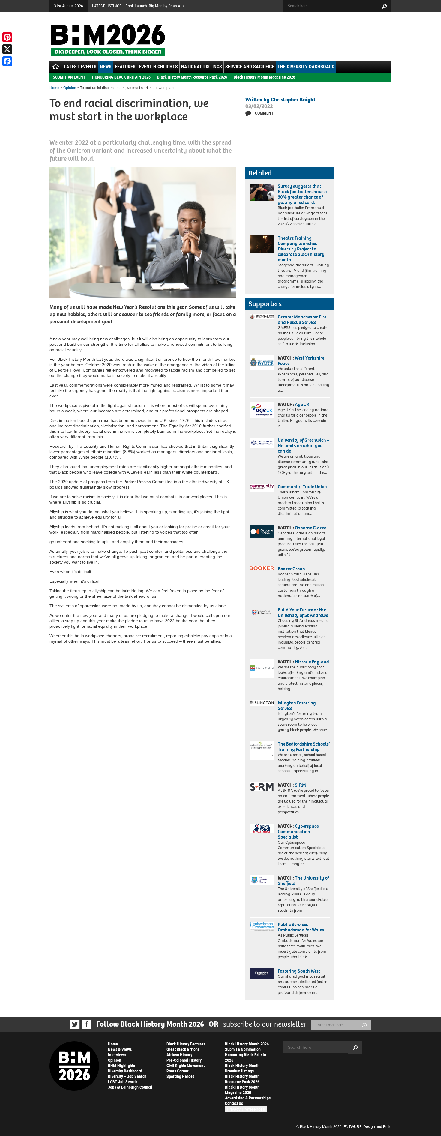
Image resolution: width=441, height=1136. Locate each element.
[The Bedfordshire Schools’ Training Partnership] (262, 750)
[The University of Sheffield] (262, 880)
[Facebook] (7, 61)
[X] (7, 49)
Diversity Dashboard (125, 1071)
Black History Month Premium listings (242, 1068)
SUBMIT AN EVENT (69, 77)
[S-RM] (262, 786)
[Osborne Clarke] (262, 531)
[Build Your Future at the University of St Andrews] (262, 612)
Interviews (117, 1054)
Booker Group (292, 569)
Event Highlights (158, 66)
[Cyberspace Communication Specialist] (262, 828)
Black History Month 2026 (247, 1044)
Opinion (69, 88)
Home (54, 88)
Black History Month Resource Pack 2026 (192, 77)
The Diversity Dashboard (306, 66)
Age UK (302, 404)
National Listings (201, 66)
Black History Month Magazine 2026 (264, 77)
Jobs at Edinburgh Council (130, 1087)
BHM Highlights (121, 1065)
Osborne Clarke (310, 528)
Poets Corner (177, 1071)
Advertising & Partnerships (248, 1098)
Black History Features (185, 1044)
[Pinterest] (7, 37)
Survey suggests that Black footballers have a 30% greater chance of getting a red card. (302, 194)
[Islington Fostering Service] (262, 703)
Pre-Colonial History (184, 1060)
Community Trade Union (302, 486)
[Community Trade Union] (262, 488)
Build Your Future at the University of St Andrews (303, 612)
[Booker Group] (262, 568)
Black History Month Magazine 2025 (242, 1089)
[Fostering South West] (262, 973)
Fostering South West (299, 971)
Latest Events (80, 66)
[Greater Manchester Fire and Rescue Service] (262, 317)
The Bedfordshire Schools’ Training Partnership (304, 746)
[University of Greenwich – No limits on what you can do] (262, 443)
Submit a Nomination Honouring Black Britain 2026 (245, 1054)
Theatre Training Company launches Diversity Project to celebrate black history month (301, 249)
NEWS (106, 66)
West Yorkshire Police (301, 360)
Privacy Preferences (246, 1109)
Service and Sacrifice (249, 66)
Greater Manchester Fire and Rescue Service (302, 319)
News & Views (120, 1049)
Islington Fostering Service (297, 705)
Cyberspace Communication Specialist (298, 831)
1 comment (263, 113)
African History (179, 1054)
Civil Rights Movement (185, 1065)
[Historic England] (262, 668)
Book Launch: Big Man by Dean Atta (155, 6)
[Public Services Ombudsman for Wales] (262, 926)
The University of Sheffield (303, 880)
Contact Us (234, 1103)
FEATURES (125, 66)
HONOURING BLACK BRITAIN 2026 (121, 77)
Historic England (312, 662)
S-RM (300, 785)
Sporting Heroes (180, 1076)
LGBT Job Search (122, 1081)
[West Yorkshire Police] (262, 362)
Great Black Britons (183, 1049)
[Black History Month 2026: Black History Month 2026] (108, 40)
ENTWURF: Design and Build (368, 1127)
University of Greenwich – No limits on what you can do (303, 445)
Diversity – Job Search (127, 1076)
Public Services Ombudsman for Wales (301, 927)
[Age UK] (262, 410)
